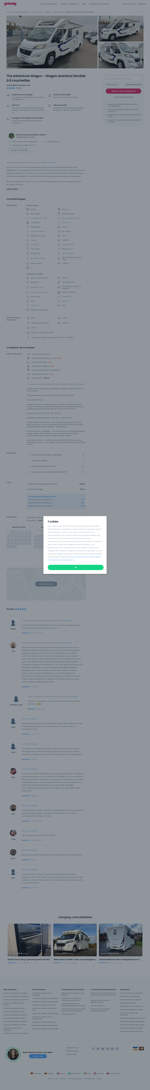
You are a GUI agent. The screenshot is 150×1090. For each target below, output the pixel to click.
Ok (75, 567)
